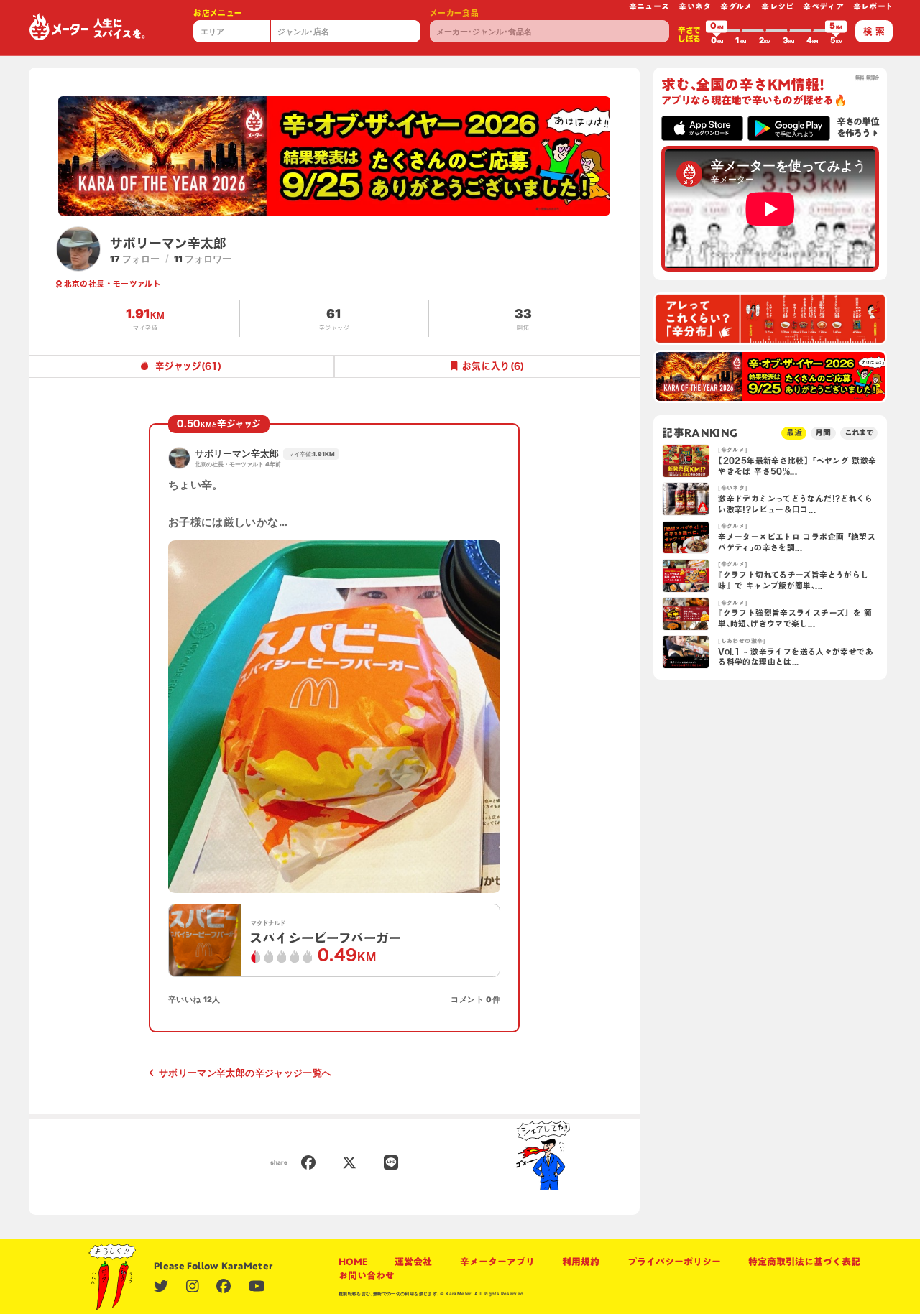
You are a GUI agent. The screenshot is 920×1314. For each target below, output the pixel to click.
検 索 (874, 31)
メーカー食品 (454, 13)
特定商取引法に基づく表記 (804, 1262)
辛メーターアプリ (497, 1262)
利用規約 (580, 1262)
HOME (353, 1262)
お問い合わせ (367, 1275)
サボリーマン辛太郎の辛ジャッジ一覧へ (245, 1073)
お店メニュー (217, 13)
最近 (794, 432)
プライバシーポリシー (674, 1262)
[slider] (717, 30)
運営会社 (413, 1262)
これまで (859, 432)
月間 (823, 432)
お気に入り (493, 366)
